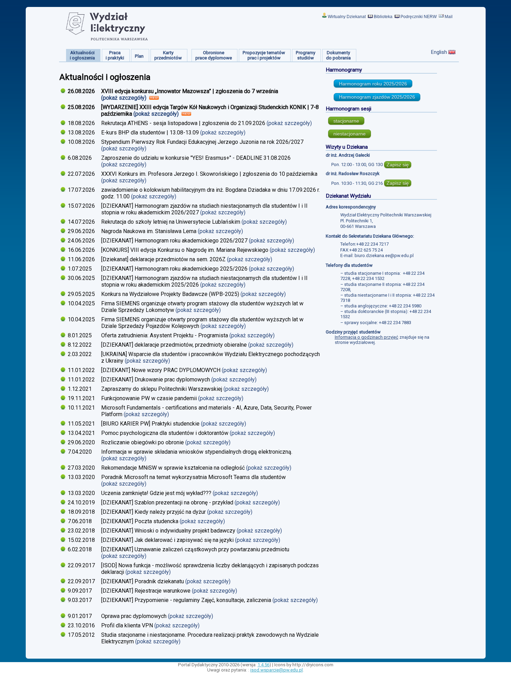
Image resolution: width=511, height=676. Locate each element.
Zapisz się (398, 164)
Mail (449, 16)
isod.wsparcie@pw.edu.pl (276, 670)
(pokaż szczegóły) (124, 97)
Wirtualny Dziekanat (347, 16)
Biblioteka (383, 16)
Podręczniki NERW (418, 16)
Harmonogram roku (373, 83)
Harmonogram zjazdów (377, 97)
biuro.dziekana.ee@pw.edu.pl (384, 255)
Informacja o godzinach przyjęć (366, 337)
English (439, 52)
